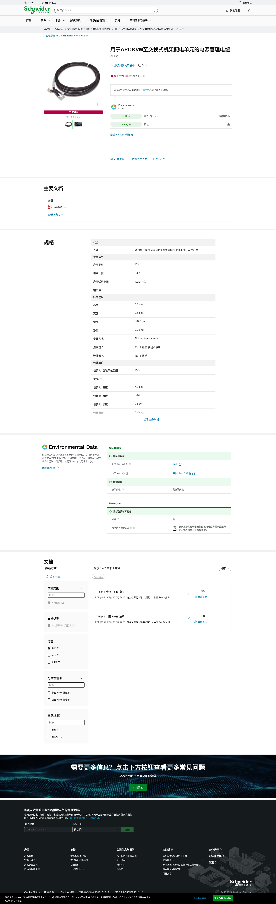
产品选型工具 (31, 864)
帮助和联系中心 (78, 855)
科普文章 (167, 873)
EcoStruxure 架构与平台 (175, 855)
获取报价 (74, 864)
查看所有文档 (55, 214)
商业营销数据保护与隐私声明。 (85, 818)
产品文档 (28, 855)
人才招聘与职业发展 (127, 855)
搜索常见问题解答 (171, 869)
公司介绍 (121, 860)
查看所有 (67, 35)
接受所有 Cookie (223, 898)
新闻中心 (121, 864)
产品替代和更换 (32, 869)
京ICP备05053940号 (127, 892)
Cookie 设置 (68, 892)
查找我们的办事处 (79, 860)
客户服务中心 (145, 90)
